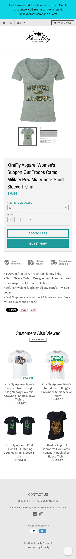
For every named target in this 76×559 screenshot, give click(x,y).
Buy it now (38, 243)
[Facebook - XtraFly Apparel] (34, 514)
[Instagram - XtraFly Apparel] (41, 514)
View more (38, 339)
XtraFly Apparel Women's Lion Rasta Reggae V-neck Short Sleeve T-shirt (56, 450)
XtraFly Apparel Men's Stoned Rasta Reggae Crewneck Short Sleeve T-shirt (56, 389)
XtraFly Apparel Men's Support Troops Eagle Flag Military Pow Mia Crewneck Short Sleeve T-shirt (19, 391)
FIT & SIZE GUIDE (23, 203)
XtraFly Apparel (43, 543)
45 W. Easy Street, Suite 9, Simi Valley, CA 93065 (38, 507)
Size (19, 203)
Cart (64, 22)
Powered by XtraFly (38, 547)
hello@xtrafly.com (47, 501)
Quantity (12, 214)
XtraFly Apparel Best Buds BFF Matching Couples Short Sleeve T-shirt (19, 450)
